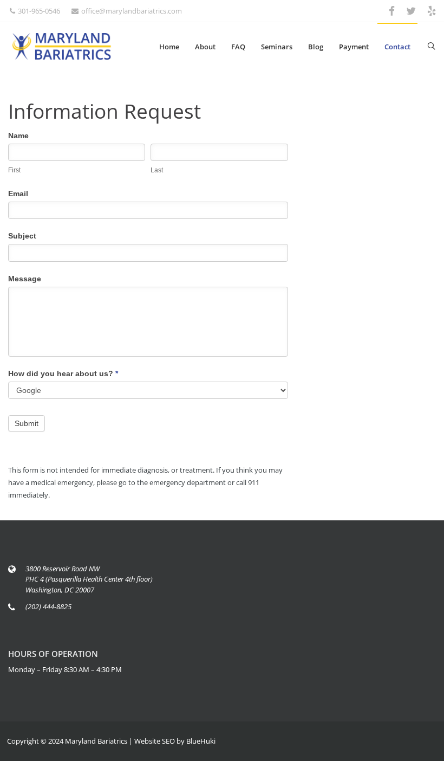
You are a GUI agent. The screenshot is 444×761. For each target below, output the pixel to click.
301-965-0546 (39, 11)
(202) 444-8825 (48, 606)
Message (24, 278)
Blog (315, 46)
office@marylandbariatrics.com (131, 11)
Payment (354, 46)
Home (169, 46)
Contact (397, 46)
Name (18, 135)
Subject (22, 235)
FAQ (238, 46)
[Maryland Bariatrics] (61, 46)
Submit (26, 423)
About (205, 46)
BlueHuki (201, 741)
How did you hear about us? (63, 373)
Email (18, 193)
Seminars (276, 46)
